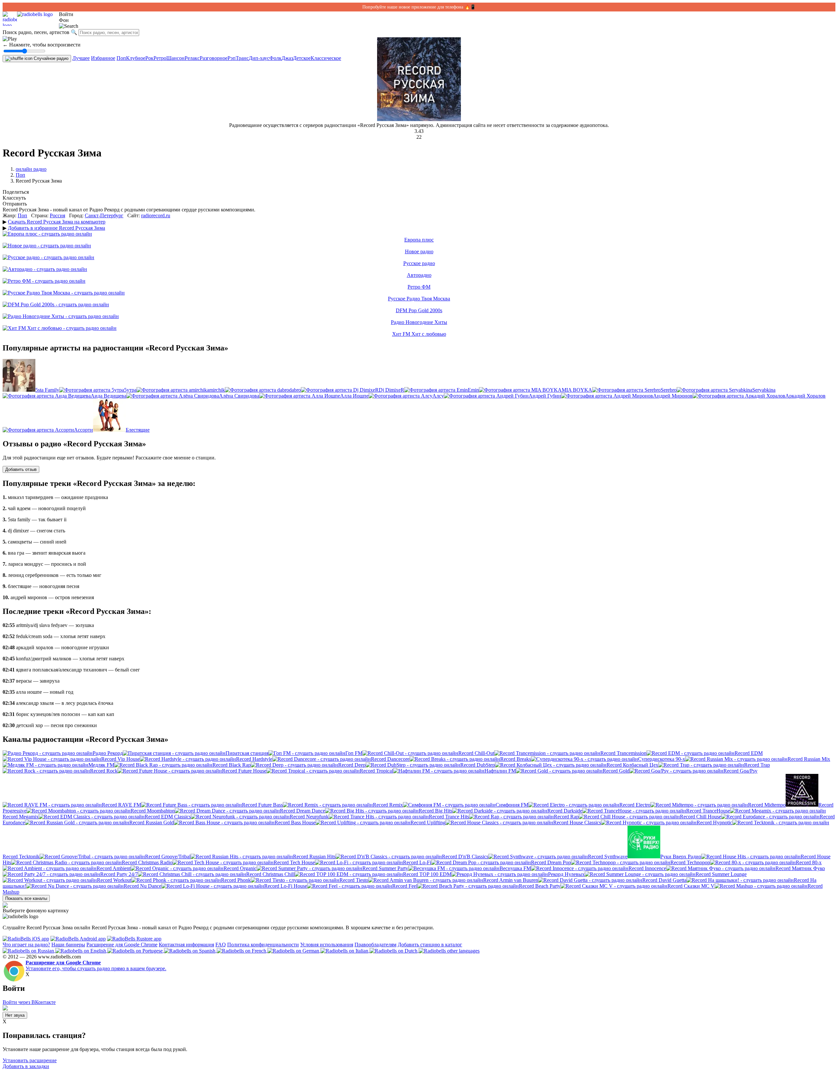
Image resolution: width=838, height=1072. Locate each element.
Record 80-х (809, 862)
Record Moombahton (153, 810)
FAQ (220, 944)
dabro (295, 390)
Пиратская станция (247, 753)
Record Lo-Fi (417, 862)
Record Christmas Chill (270, 874)
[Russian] (29, 950)
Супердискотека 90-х (661, 759)
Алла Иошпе (354, 396)
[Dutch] (394, 950)
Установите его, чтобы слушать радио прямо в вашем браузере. (96, 965)
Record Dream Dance (302, 810)
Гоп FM (353, 753)
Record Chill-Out (476, 753)
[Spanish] (190, 950)
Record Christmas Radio (147, 862)
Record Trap (757, 765)
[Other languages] (449, 950)
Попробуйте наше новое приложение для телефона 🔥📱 (419, 7)
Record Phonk (236, 880)
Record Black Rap (231, 765)
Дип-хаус (259, 58)
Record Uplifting (428, 822)
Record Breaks (515, 759)
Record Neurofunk (309, 816)
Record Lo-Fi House (285, 886)
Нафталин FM (500, 771)
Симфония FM (512, 805)
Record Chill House (700, 816)
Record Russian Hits (314, 856)
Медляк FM (101, 765)
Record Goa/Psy (740, 771)
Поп (121, 58)
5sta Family (47, 390)
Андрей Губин (545, 396)
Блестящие (138, 430)
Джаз (287, 58)
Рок (149, 58)
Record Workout (114, 880)
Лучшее (81, 58)
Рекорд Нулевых (566, 874)
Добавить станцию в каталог (430, 944)
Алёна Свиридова (239, 396)
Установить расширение (30, 1060)
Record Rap (566, 816)
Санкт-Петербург (104, 215)
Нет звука (15, 1015)
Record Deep (352, 765)
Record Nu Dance (142, 886)
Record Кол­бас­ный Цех (632, 765)
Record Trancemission (623, 753)
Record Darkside (564, 810)
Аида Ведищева (108, 396)
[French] (242, 950)
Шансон (175, 58)
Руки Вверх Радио (680, 856)
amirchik (216, 390)
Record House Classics (577, 822)
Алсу (438, 396)
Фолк (275, 58)
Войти (66, 14)
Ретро (160, 58)
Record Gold (616, 771)
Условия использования (326, 944)
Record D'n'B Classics (465, 856)
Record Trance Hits (449, 816)
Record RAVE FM (121, 805)
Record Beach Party (539, 886)
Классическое (326, 58)
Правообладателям (375, 944)
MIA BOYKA (577, 390)
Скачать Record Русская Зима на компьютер (56, 221)
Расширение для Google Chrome (121, 944)
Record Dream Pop (551, 862)
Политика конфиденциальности (263, 944)
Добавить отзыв (21, 469)
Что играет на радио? (26, 944)
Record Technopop (690, 862)
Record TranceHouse (708, 810)
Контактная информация (186, 944)
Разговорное (214, 58)
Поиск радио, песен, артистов (36, 32)
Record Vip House (120, 759)
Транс (242, 58)
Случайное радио (50, 58)
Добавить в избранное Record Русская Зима (56, 228)
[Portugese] (135, 950)
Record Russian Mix (809, 759)
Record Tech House (294, 862)
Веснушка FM (515, 868)
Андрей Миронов (673, 396)
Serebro (669, 390)
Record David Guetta (664, 880)
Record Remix (388, 805)
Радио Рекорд (108, 753)
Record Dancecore (390, 759)
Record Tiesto (353, 880)
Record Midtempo (767, 805)
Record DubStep (477, 765)
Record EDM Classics (168, 816)
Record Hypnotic (714, 822)
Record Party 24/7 (119, 874)
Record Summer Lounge (721, 874)
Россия (57, 215)
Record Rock (104, 771)
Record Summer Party (385, 868)
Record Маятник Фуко (800, 868)
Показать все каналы (26, 898)
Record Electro (634, 805)
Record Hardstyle (254, 759)
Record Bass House (295, 822)
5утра (130, 390)
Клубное (135, 58)
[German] (293, 950)
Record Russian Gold (151, 822)
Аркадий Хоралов (805, 396)
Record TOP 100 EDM (427, 874)
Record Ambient (114, 868)
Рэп (232, 58)
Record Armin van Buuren (510, 880)
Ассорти (83, 430)
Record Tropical (376, 771)
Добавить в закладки (26, 1066)
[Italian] (345, 950)
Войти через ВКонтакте (29, 1002)
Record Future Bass (262, 805)
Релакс (192, 58)
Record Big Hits (435, 810)
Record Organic (240, 868)
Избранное (103, 58)
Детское (302, 58)
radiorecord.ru (155, 215)
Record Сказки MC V (691, 886)
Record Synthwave (608, 856)
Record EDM (749, 753)
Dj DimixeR (391, 390)
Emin (473, 390)
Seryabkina (763, 390)
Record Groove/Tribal (168, 856)
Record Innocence (647, 868)
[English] (81, 950)
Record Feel (404, 886)
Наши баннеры (68, 944)
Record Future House (244, 771)
